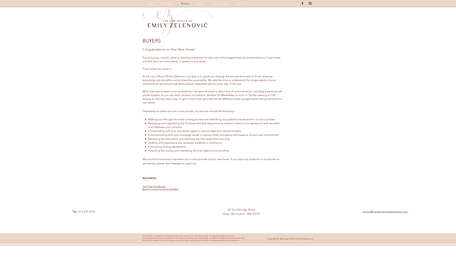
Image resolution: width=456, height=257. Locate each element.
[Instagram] (310, 3)
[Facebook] (302, 3)
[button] (221, 3)
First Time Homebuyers (154, 186)
